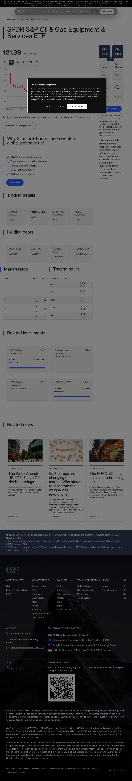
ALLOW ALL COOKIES (77, 106)
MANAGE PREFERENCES (54, 106)
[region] (66, 95)
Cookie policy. (70, 99)
